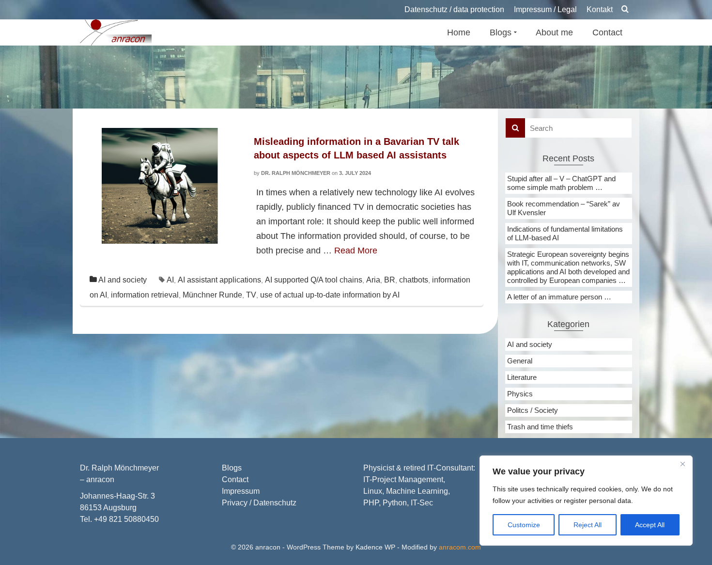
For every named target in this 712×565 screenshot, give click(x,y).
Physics (520, 394)
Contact (235, 479)
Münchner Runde (212, 295)
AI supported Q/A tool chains (313, 280)
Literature (522, 377)
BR (389, 280)
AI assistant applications (219, 280)
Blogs (232, 468)
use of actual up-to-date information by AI (330, 295)
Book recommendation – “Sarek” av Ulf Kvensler (563, 208)
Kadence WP (375, 547)
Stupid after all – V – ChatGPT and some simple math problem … (561, 182)
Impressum (241, 491)
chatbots (413, 280)
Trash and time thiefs (540, 427)
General (519, 361)
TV (251, 295)
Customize (524, 525)
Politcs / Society (532, 410)
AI (170, 280)
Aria (373, 280)
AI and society (122, 280)
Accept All (650, 525)
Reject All (587, 525)
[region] (586, 500)
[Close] (682, 464)
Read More (355, 250)
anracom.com (460, 547)
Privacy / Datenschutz (259, 503)
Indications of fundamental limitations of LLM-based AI (565, 233)
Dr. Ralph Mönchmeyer (295, 173)
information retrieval (145, 295)
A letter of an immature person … (559, 297)
